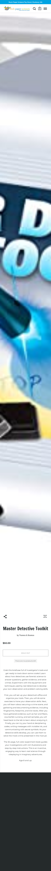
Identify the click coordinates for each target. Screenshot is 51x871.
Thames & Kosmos (26, 635)
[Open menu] (45, 8)
